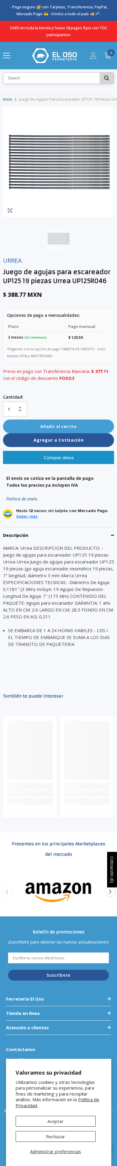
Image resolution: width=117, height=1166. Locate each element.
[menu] (6, 55)
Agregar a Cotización (59, 440)
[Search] (107, 78)
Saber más (27, 516)
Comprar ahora (59, 457)
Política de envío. (22, 499)
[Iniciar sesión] (93, 55)
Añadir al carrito (58, 426)
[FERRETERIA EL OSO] (58, 891)
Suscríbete (58, 975)
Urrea (12, 260)
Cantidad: (13, 397)
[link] (30, 793)
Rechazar (55, 1136)
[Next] (110, 892)
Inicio (7, 99)
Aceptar (55, 1121)
